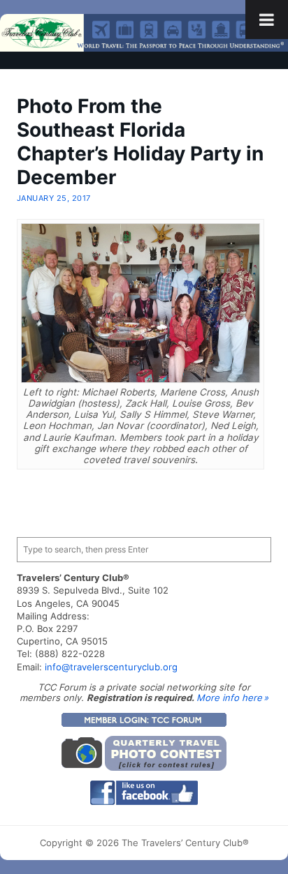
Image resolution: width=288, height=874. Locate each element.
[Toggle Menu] (266, 19)
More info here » (232, 697)
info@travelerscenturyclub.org (111, 666)
